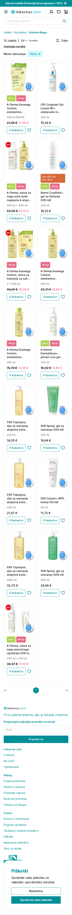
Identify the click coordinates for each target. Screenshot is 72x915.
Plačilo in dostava (14, 786)
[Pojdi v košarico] (66, 12)
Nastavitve (36, 891)
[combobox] (24, 40)
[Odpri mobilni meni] (6, 12)
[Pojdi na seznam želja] (58, 12)
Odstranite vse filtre (14, 46)
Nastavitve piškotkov (16, 842)
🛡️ (36, 3)
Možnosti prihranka (15, 798)
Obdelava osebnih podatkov (21, 830)
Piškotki (8, 836)
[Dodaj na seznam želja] (29, 130)
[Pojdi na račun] (51, 12)
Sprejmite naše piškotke (36, 899)
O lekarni (9, 755)
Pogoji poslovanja (14, 781)
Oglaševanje (11, 766)
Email (9, 729)
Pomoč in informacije (16, 818)
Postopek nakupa (14, 792)
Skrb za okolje (12, 848)
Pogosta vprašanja (15, 824)
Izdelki (8, 32)
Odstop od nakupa (15, 804)
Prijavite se (36, 739)
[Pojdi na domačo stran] (26, 12)
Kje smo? (9, 760)
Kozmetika (20, 32)
